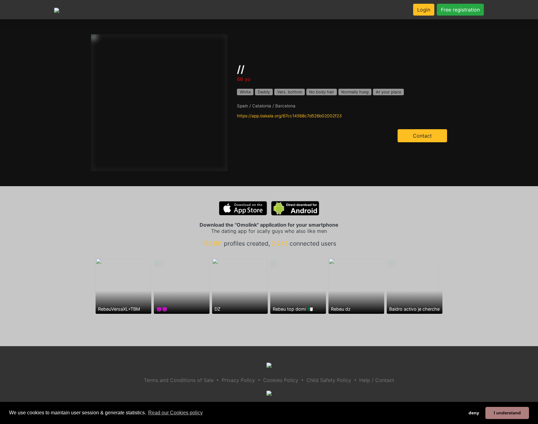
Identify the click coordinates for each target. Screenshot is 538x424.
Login (423, 10)
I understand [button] (507, 412)
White (245, 92)
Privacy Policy (238, 380)
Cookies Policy (280, 380)
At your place (388, 92)
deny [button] (474, 412)
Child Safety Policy (328, 380)
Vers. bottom (289, 92)
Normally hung (355, 92)
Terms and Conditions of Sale (179, 380)
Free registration (460, 10)
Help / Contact (376, 380)
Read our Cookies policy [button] (175, 412)
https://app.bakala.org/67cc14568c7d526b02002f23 (289, 115)
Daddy (264, 92)
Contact (422, 136)
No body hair (321, 92)
